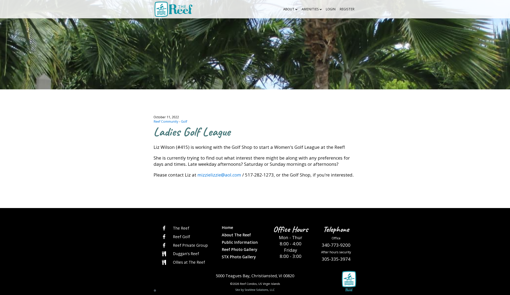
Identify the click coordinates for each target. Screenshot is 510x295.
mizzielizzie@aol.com (219, 175)
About (288, 9)
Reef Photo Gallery (239, 249)
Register (347, 9)
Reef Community (166, 121)
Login (331, 9)
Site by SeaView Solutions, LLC (255, 290)
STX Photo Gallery (239, 256)
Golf (184, 121)
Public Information (240, 242)
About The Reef (236, 235)
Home (227, 227)
